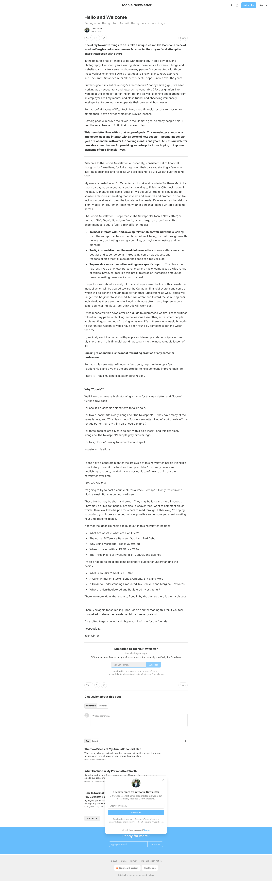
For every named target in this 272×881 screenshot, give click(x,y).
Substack (122, 875)
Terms (141, 860)
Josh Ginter (96, 29)
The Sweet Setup (101, 78)
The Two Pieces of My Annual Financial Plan (112, 749)
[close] (163, 779)
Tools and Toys (169, 73)
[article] (136, 756)
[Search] (231, 5)
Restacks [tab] (103, 705)
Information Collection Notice (135, 822)
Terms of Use (149, 819)
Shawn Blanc (150, 73)
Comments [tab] (91, 705)
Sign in (263, 5)
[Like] (86, 785)
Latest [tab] (95, 741)
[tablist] (96, 706)
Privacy (133, 860)
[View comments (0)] (97, 38)
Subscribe (248, 5)
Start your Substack (128, 868)
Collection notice (154, 860)
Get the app (150, 868)
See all (90, 818)
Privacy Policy (157, 822)
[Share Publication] (237, 5)
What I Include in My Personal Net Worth (110, 771)
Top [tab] (87, 741)
